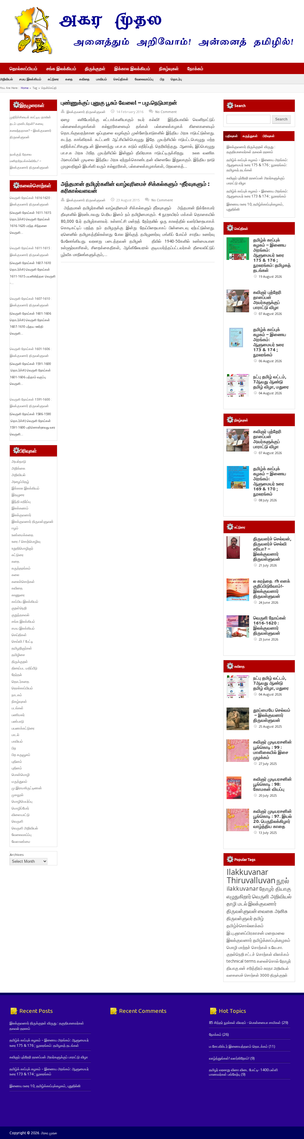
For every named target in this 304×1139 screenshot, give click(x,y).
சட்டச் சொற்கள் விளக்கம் (267, 954)
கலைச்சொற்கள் (23, 581)
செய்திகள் (120, 79)
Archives (16, 854)
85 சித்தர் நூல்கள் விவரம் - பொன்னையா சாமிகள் (245, 1022)
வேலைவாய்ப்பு (144, 79)
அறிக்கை (18, 468)
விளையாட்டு (21, 814)
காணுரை (18, 594)
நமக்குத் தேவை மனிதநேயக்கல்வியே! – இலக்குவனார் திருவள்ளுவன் (29, 161)
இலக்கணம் (20, 508)
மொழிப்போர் (20, 808)
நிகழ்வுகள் (169, 68)
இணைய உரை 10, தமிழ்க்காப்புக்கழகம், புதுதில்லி (45, 1085)
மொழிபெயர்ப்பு (22, 801)
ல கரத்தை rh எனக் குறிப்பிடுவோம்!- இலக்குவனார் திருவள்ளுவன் (271, 588)
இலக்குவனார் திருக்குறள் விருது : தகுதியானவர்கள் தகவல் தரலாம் (251, 149)
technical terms (241, 961)
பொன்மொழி (21, 774)
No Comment (166, 111)
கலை (15, 574)
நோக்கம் (195, 69)
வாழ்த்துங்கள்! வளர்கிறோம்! (229, 1058)
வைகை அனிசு (273, 911)
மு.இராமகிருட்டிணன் (27, 787)
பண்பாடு (18, 721)
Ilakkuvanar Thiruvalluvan (251, 876)
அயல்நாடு (19, 461)
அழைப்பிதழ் (20, 481)
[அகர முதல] (151, 53)
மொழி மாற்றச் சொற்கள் (247, 947)
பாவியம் (101, 79)
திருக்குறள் (95, 68)
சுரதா (268, 968)
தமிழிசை (18, 654)
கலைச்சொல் (268, 961)
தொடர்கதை (20, 681)
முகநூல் (17, 794)
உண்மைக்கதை (22, 534)
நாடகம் (17, 694)
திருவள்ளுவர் (240, 918)
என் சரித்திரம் (251, 968)
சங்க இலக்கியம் (61, 68)
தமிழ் (259, 918)
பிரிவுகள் (269, 136)
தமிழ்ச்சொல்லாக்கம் (245, 925)
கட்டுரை (53, 79)
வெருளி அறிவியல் (25, 828)
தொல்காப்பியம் (23, 68)
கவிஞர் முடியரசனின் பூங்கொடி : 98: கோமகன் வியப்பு (272, 784)
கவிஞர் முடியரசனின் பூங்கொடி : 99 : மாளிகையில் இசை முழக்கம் (272, 749)
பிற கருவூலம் (21, 754)
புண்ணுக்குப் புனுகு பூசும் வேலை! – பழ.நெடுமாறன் (119, 102)
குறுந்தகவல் (20, 614)
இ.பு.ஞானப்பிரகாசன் (245, 933)
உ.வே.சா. (275, 947)
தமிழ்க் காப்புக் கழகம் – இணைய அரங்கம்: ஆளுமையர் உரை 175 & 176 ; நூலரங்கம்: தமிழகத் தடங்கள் (257, 165)
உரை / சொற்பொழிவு (26, 541)
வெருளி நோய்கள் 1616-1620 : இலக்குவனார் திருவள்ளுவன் (269, 625)
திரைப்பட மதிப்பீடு (24, 668)
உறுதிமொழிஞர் (22, 548)
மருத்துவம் (19, 781)
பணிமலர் (18, 714)
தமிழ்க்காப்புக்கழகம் (271, 940)
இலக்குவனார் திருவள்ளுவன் (85, 111)
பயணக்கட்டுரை (23, 728)
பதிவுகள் (232, 136)
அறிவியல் (6, 79)
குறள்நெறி (19, 608)
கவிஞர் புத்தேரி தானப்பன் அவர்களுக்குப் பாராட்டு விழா (267, 300)
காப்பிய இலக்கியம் (25, 601)
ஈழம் (15, 528)
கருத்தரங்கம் (21, 568)
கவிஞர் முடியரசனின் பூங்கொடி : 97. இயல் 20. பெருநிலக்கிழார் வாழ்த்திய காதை (272, 819)
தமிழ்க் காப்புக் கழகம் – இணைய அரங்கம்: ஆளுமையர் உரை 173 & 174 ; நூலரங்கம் (257, 194)
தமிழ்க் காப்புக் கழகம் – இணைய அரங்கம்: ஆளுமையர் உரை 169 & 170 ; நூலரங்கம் (269, 481)
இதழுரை (18, 494)
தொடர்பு (176, 79)
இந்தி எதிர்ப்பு (21, 501)
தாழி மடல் (237, 903)
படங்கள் (17, 707)
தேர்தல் (17, 674)
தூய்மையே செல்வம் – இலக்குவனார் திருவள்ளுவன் (271, 715)
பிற (162, 79)
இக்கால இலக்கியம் (132, 68)
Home (24, 88)
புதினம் (17, 761)
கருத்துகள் (250, 136)
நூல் (282, 880)
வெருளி (17, 821)
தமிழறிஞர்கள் (22, 648)
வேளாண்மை (21, 841)
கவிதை (84, 79)
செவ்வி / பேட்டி (22, 641)
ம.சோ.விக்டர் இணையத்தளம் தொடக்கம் (238, 1046)
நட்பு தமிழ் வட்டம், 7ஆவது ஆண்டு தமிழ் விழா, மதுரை (271, 381)
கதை (69, 79)
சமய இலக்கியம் (30, 79)
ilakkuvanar (242, 888)
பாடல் (15, 734)
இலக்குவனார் (21, 514)
